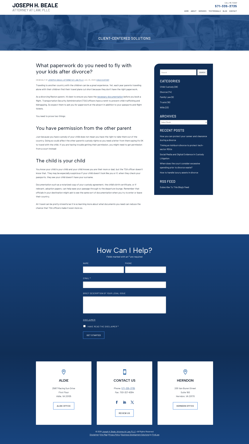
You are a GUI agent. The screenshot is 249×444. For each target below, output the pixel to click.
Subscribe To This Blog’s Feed (174, 187)
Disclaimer (89, 320)
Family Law (165, 97)
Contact (233, 11)
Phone (128, 263)
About (193, 11)
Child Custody (102, 80)
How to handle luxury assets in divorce (179, 172)
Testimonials (215, 11)
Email (87, 278)
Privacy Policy (114, 434)
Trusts (163, 102)
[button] (246, 425)
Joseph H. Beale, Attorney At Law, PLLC (66, 80)
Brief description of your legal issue (104, 293)
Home (186, 11)
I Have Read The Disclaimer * (103, 326)
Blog (225, 11)
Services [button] (202, 11)
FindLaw (155, 434)
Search (202, 72)
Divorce (163, 92)
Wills (162, 107)
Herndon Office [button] (185, 406)
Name (86, 263)
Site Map (103, 434)
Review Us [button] (124, 413)
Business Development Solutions (135, 434)
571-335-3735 (226, 6)
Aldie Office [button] (64, 406)
